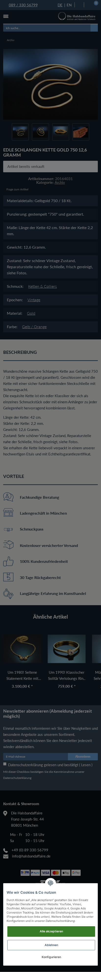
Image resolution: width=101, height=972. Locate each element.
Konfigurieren (51, 957)
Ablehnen (51, 945)
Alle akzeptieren (51, 931)
